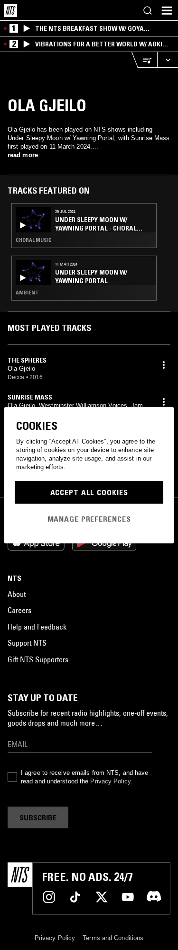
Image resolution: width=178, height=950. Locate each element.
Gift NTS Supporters (38, 659)
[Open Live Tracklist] (144, 60)
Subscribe (37, 817)
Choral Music (34, 240)
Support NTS (27, 643)
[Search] (147, 10)
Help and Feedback (37, 626)
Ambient (27, 292)
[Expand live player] (167, 60)
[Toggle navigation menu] (166, 10)
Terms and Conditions (113, 937)
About (17, 594)
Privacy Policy (110, 781)
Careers (19, 610)
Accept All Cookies (89, 492)
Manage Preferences (89, 519)
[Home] (10, 10)
